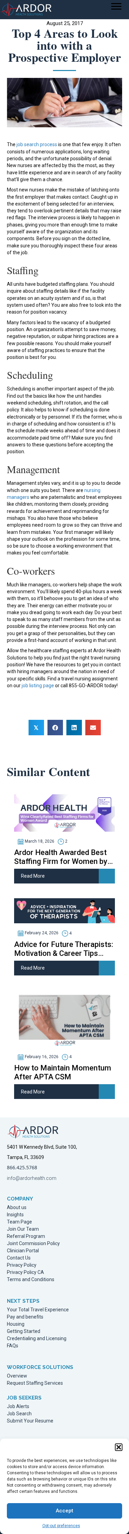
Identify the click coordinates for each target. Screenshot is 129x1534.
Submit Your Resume (30, 1421)
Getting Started (23, 1331)
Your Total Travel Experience (38, 1309)
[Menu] (116, 6)
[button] (118, 1447)
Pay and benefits (25, 1317)
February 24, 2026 (41, 933)
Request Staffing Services (35, 1383)
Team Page (19, 1222)
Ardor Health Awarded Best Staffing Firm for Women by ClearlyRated (60, 857)
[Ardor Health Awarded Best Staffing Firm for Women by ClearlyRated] (64, 812)
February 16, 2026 (41, 1056)
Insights (15, 1214)
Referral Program (26, 1236)
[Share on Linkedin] (74, 727)
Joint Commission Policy (33, 1243)
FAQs (12, 1345)
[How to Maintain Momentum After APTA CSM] (64, 1018)
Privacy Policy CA (25, 1272)
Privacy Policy (21, 1265)
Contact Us (19, 1258)
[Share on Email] (93, 727)
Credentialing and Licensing (36, 1338)
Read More (33, 876)
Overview (17, 1376)
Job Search (19, 1413)
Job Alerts (18, 1406)
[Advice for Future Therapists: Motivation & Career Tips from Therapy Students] (64, 910)
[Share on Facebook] (55, 727)
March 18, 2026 (39, 841)
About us (16, 1207)
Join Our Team (23, 1229)
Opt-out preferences (61, 1525)
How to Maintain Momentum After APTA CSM (62, 1072)
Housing (15, 1324)
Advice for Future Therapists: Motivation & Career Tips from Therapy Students (63, 949)
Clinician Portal (23, 1250)
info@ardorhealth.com (31, 1178)
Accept (64, 1511)
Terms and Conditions (30, 1279)
